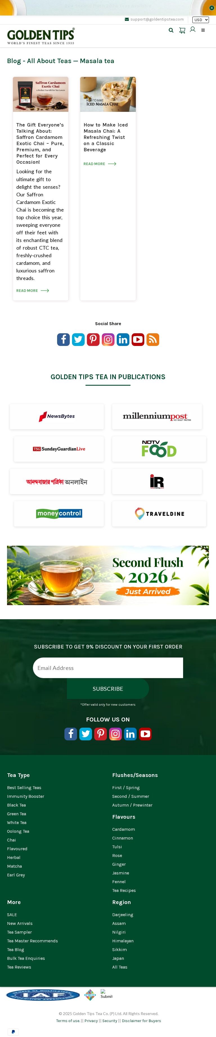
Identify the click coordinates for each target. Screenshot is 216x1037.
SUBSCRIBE (108, 688)
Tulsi (117, 846)
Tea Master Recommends (32, 940)
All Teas (119, 967)
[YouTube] (138, 339)
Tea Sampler (19, 932)
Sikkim (119, 949)
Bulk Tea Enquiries (26, 958)
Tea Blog (15, 949)
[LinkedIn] (123, 339)
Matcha (14, 866)
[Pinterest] (93, 339)
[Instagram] (108, 339)
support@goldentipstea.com (157, 19)
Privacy (91, 1020)
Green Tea (16, 813)
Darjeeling (122, 914)
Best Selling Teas (24, 787)
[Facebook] (63, 339)
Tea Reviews (19, 967)
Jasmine (120, 873)
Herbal (14, 857)
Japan (118, 958)
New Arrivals (20, 923)
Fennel (119, 881)
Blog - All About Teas (39, 61)
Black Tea (16, 805)
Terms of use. (68, 1020)
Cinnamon (122, 838)
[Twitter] (78, 339)
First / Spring (126, 787)
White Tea (16, 822)
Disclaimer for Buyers (141, 1020)
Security (109, 1020)
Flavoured (17, 848)
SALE (12, 914)
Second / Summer (130, 796)
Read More (28, 290)
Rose (117, 855)
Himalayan (123, 940)
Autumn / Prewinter (132, 805)
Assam (119, 923)
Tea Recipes (124, 890)
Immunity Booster (25, 796)
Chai (11, 840)
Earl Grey (16, 875)
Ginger (119, 864)
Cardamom (123, 829)
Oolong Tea (18, 831)
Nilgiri (119, 932)
